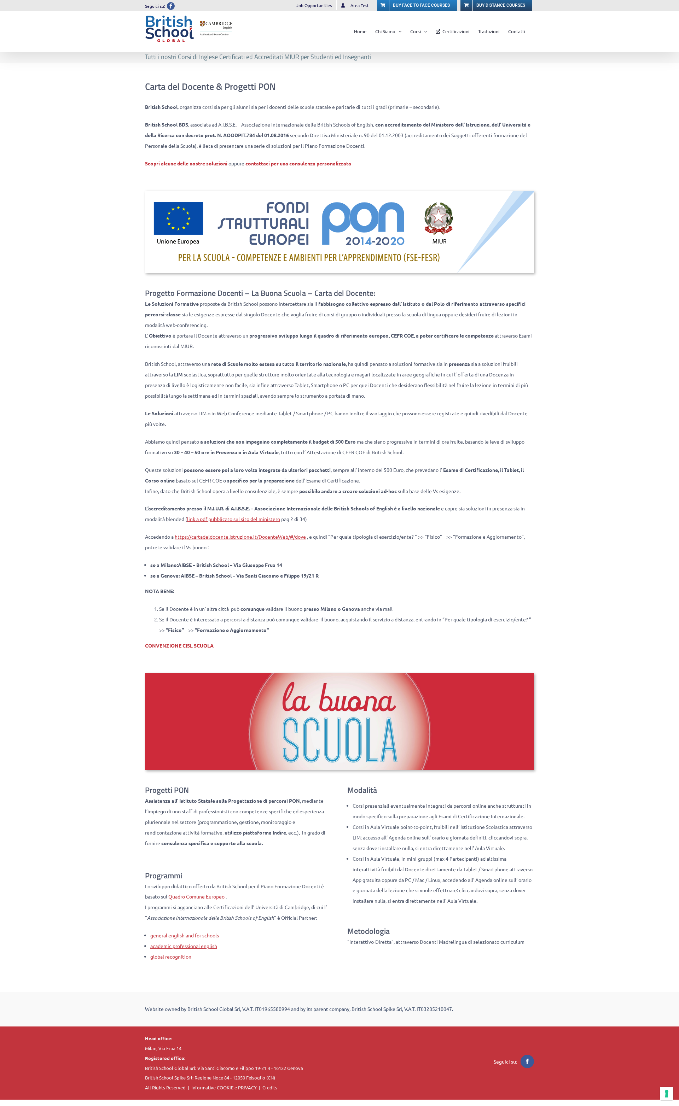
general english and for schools (184, 935)
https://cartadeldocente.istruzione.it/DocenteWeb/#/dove (240, 536)
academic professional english (183, 946)
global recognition (170, 956)
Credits (269, 1087)
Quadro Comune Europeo (196, 896)
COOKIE (225, 1087)
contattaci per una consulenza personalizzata (298, 163)
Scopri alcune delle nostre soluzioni (186, 163)
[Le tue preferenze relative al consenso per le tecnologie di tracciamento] (666, 1093)
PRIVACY (247, 1087)
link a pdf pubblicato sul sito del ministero (233, 519)
